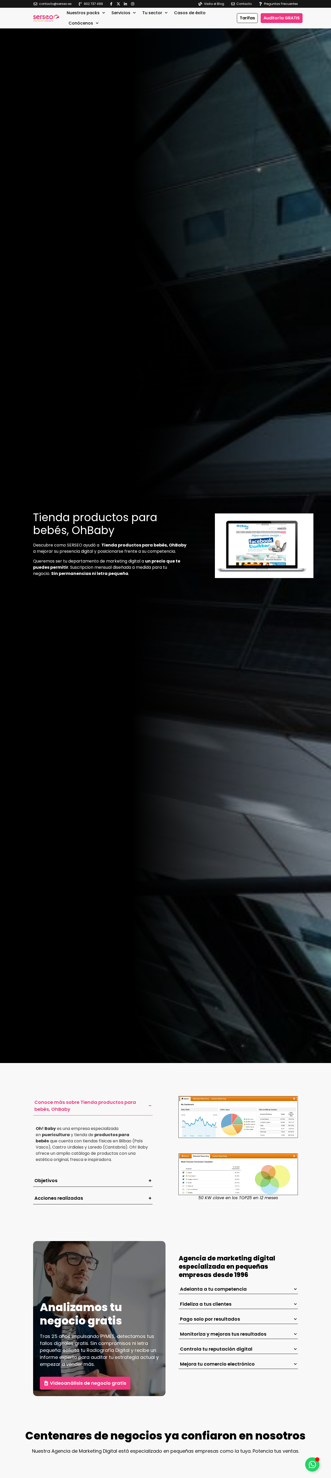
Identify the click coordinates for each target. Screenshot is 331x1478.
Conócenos (81, 23)
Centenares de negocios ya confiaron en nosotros (165, 1435)
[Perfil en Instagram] (134, 4)
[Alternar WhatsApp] (312, 1464)
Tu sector (152, 13)
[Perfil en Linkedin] (127, 4)
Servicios (120, 13)
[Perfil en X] (120, 4)
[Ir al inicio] (46, 18)
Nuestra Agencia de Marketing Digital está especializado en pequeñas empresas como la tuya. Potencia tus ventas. (165, 1451)
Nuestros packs (83, 13)
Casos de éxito (190, 13)
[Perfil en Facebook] (112, 4)
